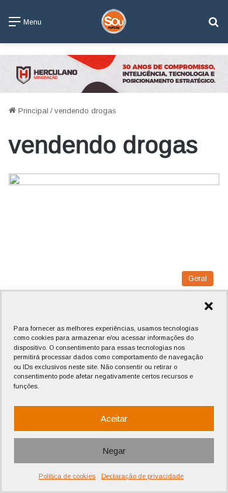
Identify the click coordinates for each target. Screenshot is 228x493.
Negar (114, 451)
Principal (32, 110)
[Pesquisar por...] (213, 26)
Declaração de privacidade (142, 476)
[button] (209, 306)
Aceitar (114, 418)
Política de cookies (67, 476)
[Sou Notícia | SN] (114, 21)
